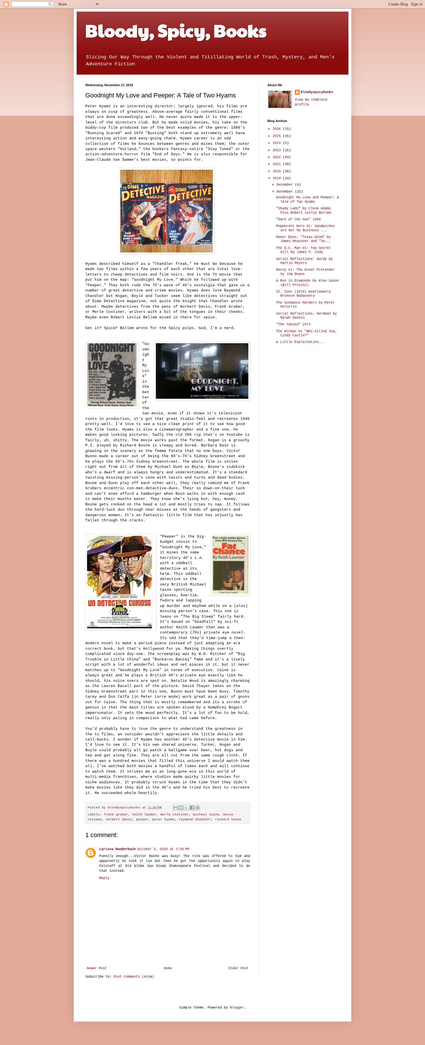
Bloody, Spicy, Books (176, 30)
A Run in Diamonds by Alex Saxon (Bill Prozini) (307, 283)
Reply (104, 878)
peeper (142, 819)
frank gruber (116, 814)
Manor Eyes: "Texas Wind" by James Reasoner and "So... (303, 239)
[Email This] (175, 807)
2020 (278, 171)
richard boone (228, 819)
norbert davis (119, 819)
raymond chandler (195, 819)
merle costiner (174, 814)
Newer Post (97, 968)
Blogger (237, 1008)
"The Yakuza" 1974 (293, 324)
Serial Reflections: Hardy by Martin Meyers (304, 261)
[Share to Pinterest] (197, 807)
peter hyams (163, 819)
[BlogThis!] (181, 807)
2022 (278, 157)
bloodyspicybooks (317, 92)
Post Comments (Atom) (134, 977)
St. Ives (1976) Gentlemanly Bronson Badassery (303, 294)
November (286, 192)
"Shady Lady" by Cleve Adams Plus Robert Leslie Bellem (303, 210)
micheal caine (206, 814)
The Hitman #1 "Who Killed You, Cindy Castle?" (306, 333)
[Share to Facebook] (192, 807)
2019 (278, 178)
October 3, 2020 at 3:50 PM (163, 849)
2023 (278, 150)
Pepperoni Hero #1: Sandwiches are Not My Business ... (305, 228)
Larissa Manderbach (117, 849)
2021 (278, 164)
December (286, 185)
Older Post (238, 968)
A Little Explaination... (300, 342)
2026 (278, 129)
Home (168, 968)
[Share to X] (186, 807)
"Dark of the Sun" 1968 (298, 219)
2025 (278, 136)
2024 (278, 143)
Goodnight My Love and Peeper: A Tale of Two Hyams (307, 199)
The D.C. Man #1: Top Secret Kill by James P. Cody (303, 250)
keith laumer (144, 814)
